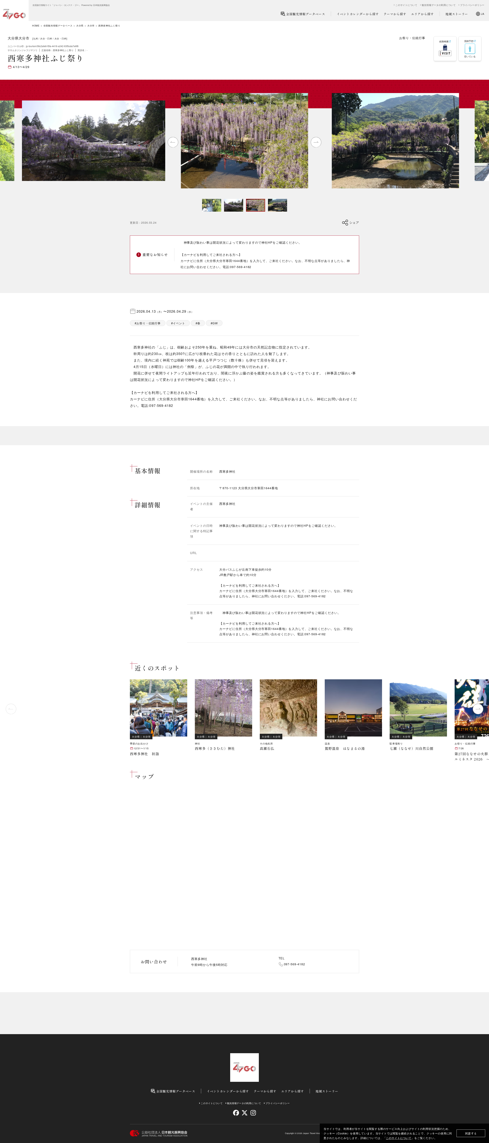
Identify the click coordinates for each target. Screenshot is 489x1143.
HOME (36, 25)
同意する (471, 1133)
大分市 (91, 25)
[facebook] (236, 1112)
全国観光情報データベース (305, 14)
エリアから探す (422, 14)
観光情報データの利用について (439, 5)
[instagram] (253, 1112)
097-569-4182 (294, 964)
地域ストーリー (456, 14)
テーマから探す (395, 14)
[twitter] (244, 1112)
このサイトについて (398, 1138)
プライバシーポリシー (472, 5)
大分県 (79, 25)
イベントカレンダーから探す (358, 14)
